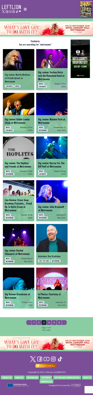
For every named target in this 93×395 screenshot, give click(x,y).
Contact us (6, 377)
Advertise (19, 377)
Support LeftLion (47, 366)
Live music (42, 87)
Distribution (32, 377)
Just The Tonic (44, 261)
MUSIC (41, 215)
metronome (9, 305)
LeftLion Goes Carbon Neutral (67, 377)
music (17, 86)
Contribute (46, 377)
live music (9, 86)
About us (87, 377)
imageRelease (46, 381)
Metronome (43, 130)
